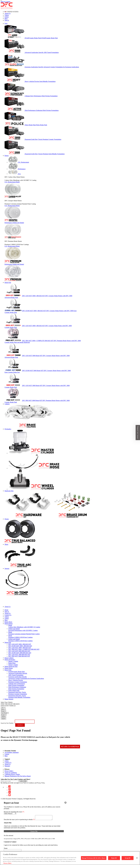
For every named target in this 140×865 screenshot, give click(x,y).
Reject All (114, 858)
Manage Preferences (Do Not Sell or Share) (18, 776)
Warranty (7, 766)
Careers (7, 754)
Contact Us (8, 762)
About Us (7, 13)
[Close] (65, 802)
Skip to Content (5, 1)
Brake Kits (8, 642)
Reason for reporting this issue (14, 812)
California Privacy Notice (12, 774)
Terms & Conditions (11, 772)
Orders (7, 17)
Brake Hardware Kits (11, 666)
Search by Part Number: (7, 723)
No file (6, 835)
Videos (7, 15)
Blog (6, 18)
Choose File (33, 831)
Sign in (7, 20)
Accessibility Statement (12, 752)
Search (3, 716)
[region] (70, 858)
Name (5, 848)
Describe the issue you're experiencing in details (19, 819)
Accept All (127, 858)
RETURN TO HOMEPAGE (70, 746)
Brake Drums (9, 668)
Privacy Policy (9, 771)
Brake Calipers (9, 658)
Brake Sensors (9, 699)
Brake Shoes (8, 622)
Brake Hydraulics (10, 659)
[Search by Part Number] (1, 0)
